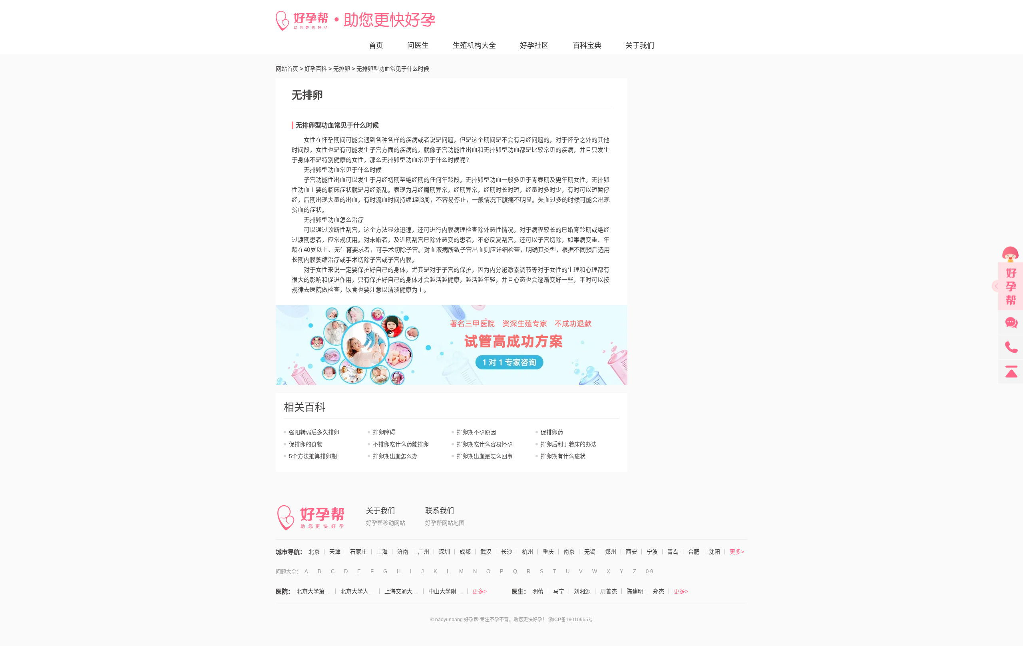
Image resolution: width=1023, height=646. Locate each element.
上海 (382, 551)
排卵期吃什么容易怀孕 (485, 444)
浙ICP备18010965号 (570, 619)
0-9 (649, 571)
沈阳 (714, 551)
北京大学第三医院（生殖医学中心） (316, 591)
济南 (402, 551)
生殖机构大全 (474, 46)
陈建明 (635, 591)
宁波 (652, 551)
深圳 (444, 551)
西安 (631, 551)
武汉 (486, 551)
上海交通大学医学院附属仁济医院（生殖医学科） (404, 591)
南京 (569, 551)
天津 (334, 551)
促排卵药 (552, 432)
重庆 (548, 551)
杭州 (527, 551)
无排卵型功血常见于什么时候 (337, 125)
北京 (314, 551)
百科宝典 (587, 46)
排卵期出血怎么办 (395, 456)
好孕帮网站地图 (444, 523)
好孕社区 (534, 46)
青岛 (673, 551)
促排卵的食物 (305, 444)
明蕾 (537, 591)
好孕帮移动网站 (385, 523)
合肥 (693, 551)
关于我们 (639, 46)
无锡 (589, 551)
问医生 (418, 46)
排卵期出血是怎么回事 (485, 456)
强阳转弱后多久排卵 (314, 432)
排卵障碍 (384, 432)
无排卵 (341, 69)
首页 (376, 46)
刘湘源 (582, 591)
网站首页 (287, 69)
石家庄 (358, 551)
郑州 (610, 551)
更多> (737, 551)
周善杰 (608, 591)
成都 (465, 551)
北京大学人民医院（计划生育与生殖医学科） (360, 591)
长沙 (506, 551)
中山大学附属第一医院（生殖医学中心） (448, 591)
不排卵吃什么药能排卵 (401, 444)
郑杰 (658, 591)
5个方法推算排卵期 (313, 456)
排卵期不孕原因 (476, 432)
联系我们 (439, 511)
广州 (423, 551)
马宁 (558, 591)
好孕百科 (316, 69)
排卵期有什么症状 (563, 456)
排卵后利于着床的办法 (569, 444)
